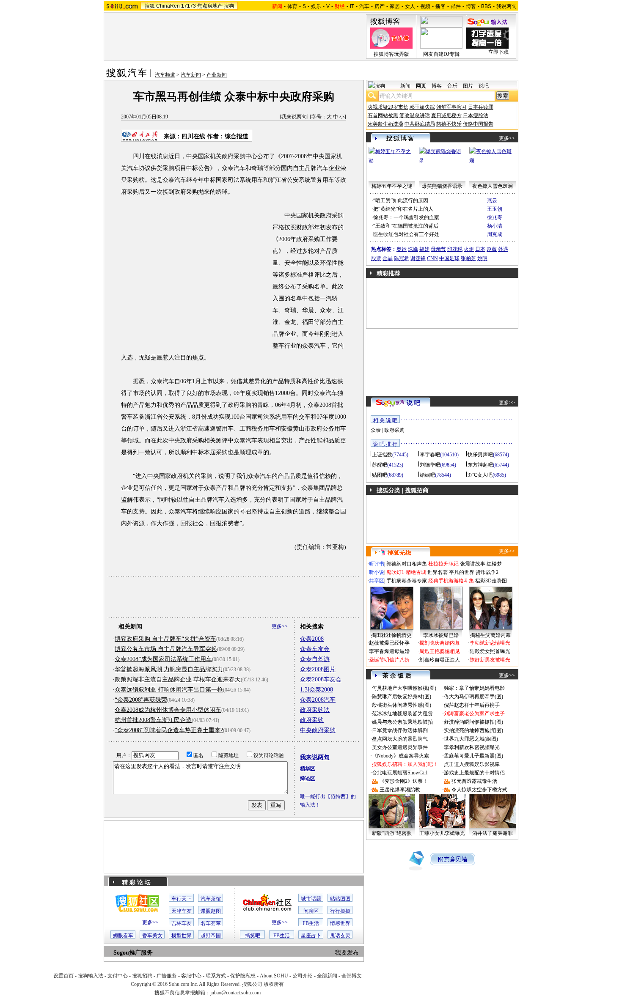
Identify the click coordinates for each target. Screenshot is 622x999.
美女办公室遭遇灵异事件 (400, 747)
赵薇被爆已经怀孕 (389, 643)
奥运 (401, 249)
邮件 (456, 6)
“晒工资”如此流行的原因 (400, 200)
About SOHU (274, 976)
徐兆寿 (494, 217)
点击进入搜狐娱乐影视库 (472, 764)
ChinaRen (168, 6)
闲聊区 (311, 911)
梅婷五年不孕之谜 (392, 186)
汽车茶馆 (211, 899)
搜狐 (150, 6)
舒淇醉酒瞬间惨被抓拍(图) (473, 722)
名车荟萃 (211, 923)
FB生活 (311, 923)
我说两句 (506, 6)
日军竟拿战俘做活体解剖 (400, 730)
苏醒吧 (379, 465)
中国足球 (449, 258)
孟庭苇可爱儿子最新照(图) (473, 756)
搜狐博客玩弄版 (391, 54)
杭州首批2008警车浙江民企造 (153, 720)
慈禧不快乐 (449, 124)
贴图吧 (379, 475)
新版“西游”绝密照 (392, 833)
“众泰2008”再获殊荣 (141, 700)
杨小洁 (494, 226)
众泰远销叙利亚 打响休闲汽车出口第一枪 (169, 689)
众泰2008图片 (318, 669)
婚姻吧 (427, 475)
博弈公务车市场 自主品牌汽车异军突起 (166, 649)
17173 (188, 6)
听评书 (376, 564)
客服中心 (191, 976)
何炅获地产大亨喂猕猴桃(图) (404, 688)
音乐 (452, 86)
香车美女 (152, 936)
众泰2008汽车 (318, 700)
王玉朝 (494, 209)
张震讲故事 (472, 564)
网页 (421, 86)
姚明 (482, 258)
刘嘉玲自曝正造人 (439, 660)
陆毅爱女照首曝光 (490, 651)
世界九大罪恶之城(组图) (471, 739)
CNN (432, 258)
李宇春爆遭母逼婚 (389, 651)
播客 (440, 6)
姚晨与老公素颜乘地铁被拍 (402, 722)
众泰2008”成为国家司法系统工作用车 (163, 659)
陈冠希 (401, 258)
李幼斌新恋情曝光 (490, 643)
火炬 (469, 249)
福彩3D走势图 (491, 581)
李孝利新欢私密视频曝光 (472, 747)
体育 (292, 6)
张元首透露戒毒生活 (474, 781)
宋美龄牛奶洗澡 (385, 124)
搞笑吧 (252, 936)
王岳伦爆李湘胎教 (400, 790)
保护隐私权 (243, 976)
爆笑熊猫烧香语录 (442, 186)
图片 (468, 86)
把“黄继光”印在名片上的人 (403, 209)
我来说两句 (294, 117)
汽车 (364, 6)
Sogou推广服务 (133, 953)
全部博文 (351, 976)
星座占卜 (311, 936)
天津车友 (181, 911)
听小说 (376, 572)
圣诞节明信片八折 (389, 660)
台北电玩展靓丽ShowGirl (399, 773)
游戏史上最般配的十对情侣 (474, 773)
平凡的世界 (461, 572)
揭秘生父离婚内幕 (490, 635)
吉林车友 (181, 923)
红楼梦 (494, 564)
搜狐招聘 (142, 976)
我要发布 (347, 953)
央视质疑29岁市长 (388, 107)
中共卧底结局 (420, 124)
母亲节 (438, 249)
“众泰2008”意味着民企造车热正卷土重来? (169, 730)
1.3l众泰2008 (316, 689)
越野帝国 (211, 936)
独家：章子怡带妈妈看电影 (474, 688)
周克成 (494, 234)
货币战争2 (487, 572)
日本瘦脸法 (475, 115)
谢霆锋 (418, 258)
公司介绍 (302, 976)
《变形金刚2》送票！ (404, 781)
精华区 (307, 768)
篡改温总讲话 (414, 115)
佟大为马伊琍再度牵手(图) (473, 697)
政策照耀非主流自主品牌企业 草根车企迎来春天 (178, 679)
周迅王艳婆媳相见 (439, 651)
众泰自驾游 (315, 659)
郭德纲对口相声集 (406, 564)
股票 (376, 258)
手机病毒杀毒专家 (406, 581)
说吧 (484, 86)
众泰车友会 (315, 649)
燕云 (492, 200)
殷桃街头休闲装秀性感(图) (401, 705)
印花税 (454, 249)
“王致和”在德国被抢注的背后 (405, 226)
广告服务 (167, 976)
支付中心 (117, 976)
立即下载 (498, 52)
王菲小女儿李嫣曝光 (442, 833)
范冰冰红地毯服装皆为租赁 (402, 713)
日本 (480, 249)
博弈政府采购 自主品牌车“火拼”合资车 (165, 639)
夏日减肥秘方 (446, 115)
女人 (410, 6)
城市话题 (311, 899)
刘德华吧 (430, 465)
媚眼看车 (123, 936)
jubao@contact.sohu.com (235, 993)
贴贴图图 (340, 899)
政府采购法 (315, 710)
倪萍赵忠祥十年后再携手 (472, 705)
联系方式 (216, 976)
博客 (471, 6)
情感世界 (340, 923)
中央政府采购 (318, 730)
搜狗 (229, 6)
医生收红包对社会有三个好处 (406, 234)
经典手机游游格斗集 (451, 581)
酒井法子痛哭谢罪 (492, 833)
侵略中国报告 (478, 124)
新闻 (405, 86)
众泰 (376, 430)
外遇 (503, 249)
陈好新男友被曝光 (490, 660)
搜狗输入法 (90, 976)
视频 (425, 6)
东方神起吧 (480, 465)
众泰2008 (312, 639)
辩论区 (307, 779)
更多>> (280, 626)
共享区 (376, 581)
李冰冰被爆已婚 (441, 635)
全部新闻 (327, 976)
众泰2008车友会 (320, 679)
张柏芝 (468, 258)
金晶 (388, 258)
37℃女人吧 (480, 475)
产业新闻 (216, 75)
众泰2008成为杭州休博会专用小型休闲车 (168, 710)
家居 (395, 6)
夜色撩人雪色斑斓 (492, 186)
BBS (486, 6)
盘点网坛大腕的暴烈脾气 (400, 739)
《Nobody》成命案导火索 (400, 756)
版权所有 (274, 984)
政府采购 (312, 720)
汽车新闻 (191, 75)
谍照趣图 (211, 911)
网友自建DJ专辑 (441, 54)
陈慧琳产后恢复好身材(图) (401, 697)
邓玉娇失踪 (422, 107)
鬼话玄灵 (340, 936)
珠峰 (413, 249)
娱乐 (316, 6)
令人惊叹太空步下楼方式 (479, 790)
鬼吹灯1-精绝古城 (406, 572)
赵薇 (492, 249)
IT (352, 6)
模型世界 (181, 936)
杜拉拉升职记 (443, 564)
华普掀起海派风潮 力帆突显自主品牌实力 (169, 669)
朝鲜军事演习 (451, 107)
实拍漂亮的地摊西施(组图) (473, 730)
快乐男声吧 (480, 455)
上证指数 (382, 455)
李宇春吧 (430, 455)
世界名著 (437, 572)
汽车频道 (165, 75)
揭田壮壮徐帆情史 (391, 635)
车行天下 (181, 899)
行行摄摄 (340, 911)
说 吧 (413, 403)
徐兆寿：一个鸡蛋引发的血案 (406, 217)
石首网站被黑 (383, 115)
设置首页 (63, 976)
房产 (379, 6)
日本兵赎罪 (480, 107)
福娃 (424, 249)
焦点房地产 (210, 6)
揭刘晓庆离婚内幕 (439, 643)
